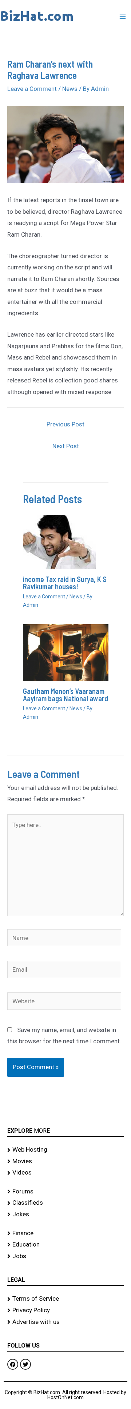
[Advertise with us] (65, 1322)
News (70, 88)
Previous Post (65, 424)
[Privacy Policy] (65, 1310)
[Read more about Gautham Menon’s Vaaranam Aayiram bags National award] (65, 652)
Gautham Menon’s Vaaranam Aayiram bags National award (65, 695)
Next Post (65, 446)
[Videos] (65, 1173)
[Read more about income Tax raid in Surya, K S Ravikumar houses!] (59, 541)
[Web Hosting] (65, 1150)
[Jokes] (65, 1214)
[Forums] (65, 1191)
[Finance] (65, 1233)
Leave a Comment (32, 88)
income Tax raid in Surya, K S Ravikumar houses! (65, 583)
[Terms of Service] (65, 1299)
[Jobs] (65, 1256)
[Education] (65, 1245)
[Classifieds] (65, 1203)
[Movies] (65, 1161)
